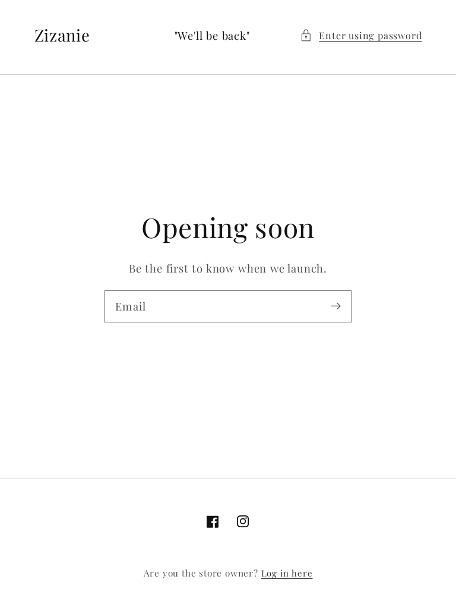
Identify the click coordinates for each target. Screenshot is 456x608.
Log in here (287, 573)
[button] (361, 35)
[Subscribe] (336, 306)
